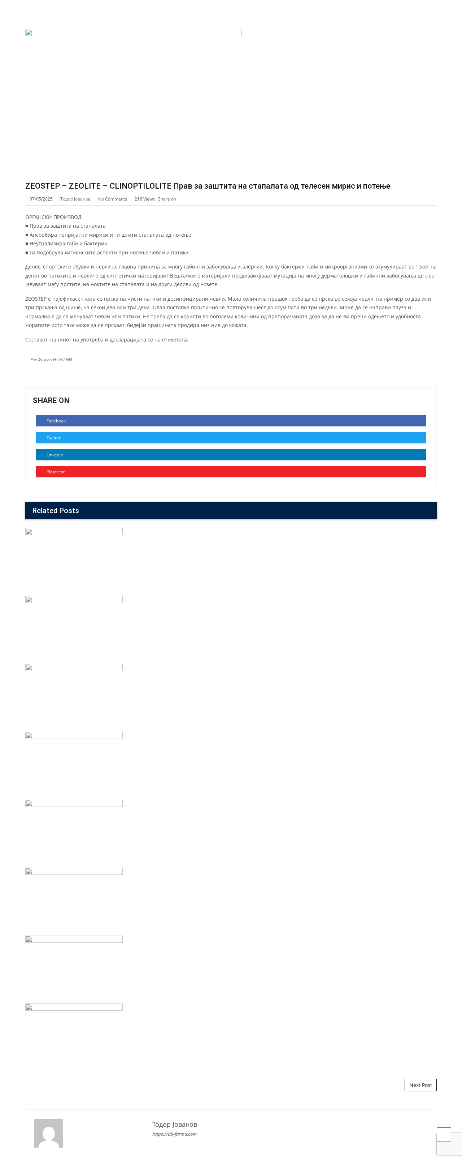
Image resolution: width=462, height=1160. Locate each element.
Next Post (420, 1085)
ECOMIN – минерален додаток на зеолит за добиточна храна (231, 598)
